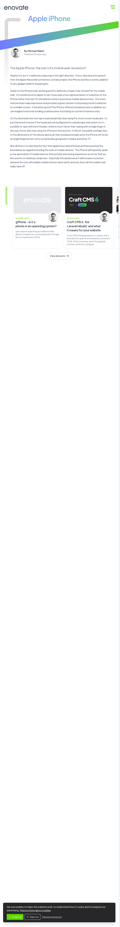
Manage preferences (52, 917)
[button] (112, 7)
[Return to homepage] (16, 7)
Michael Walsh (36, 50)
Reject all (34, 917)
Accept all (16, 917)
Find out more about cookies (35, 910)
